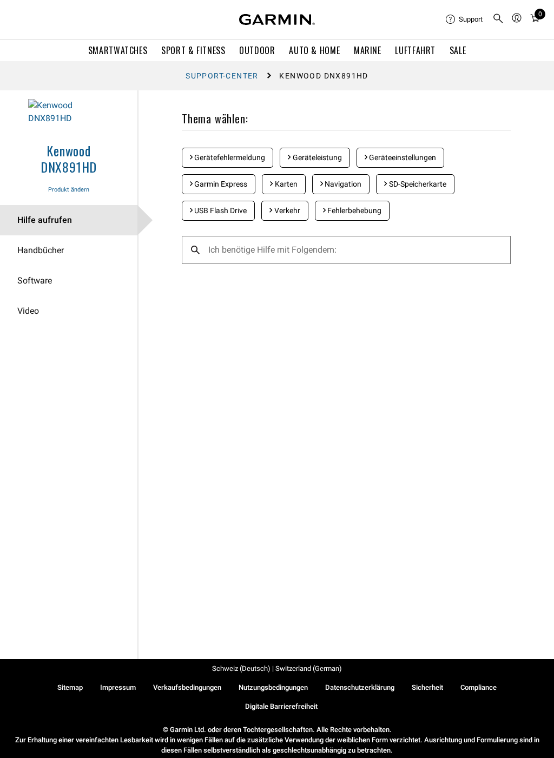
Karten (285, 184)
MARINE (367, 50)
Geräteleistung (316, 157)
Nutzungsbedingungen (273, 687)
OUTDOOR (257, 50)
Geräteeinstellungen (401, 157)
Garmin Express (220, 184)
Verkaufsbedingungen (187, 687)
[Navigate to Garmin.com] (277, 19)
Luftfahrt (415, 50)
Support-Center (222, 75)
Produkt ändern (68, 189)
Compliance (478, 687)
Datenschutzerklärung (359, 687)
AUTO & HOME (314, 50)
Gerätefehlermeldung (229, 157)
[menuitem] (465, 19)
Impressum (118, 687)
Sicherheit (427, 687)
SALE (458, 50)
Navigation (342, 184)
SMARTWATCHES (118, 50)
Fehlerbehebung (353, 210)
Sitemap (70, 687)
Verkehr (286, 210)
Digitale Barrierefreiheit (281, 706)
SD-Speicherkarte (416, 184)
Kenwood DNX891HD (69, 158)
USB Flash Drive (220, 210)
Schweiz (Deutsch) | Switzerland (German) (277, 668)
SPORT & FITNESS (193, 50)
